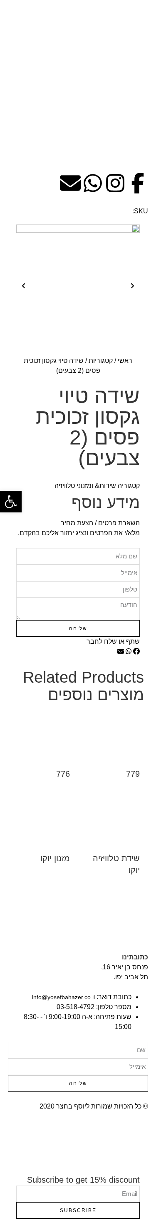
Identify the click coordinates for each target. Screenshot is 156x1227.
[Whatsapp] (92, 183)
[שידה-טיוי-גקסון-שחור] (78, 286)
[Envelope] (70, 183)
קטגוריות (101, 360)
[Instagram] (115, 183)
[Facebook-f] (137, 183)
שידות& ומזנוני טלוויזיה (85, 485)
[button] (136, 652)
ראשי (125, 360)
